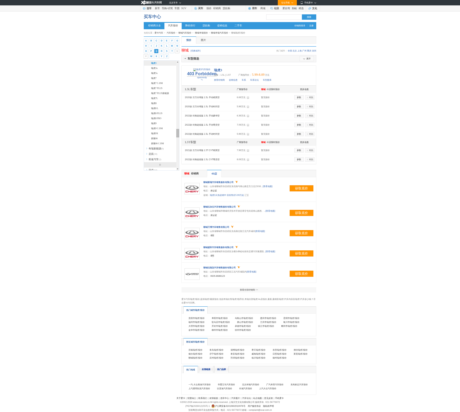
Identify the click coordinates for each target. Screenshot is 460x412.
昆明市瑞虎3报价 (291, 318)
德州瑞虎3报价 (280, 358)
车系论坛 (254, 80)
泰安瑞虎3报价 (238, 354)
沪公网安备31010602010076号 (230, 406)
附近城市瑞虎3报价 (195, 342)
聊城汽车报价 (184, 33)
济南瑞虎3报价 (195, 350)
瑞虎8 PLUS (156, 113)
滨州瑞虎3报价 (217, 358)
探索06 (154, 138)
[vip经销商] (236, 182)
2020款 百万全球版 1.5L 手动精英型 (202, 97)
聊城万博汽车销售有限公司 (216, 227)
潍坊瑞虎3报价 (301, 350)
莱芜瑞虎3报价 (301, 354)
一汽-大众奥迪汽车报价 (199, 384)
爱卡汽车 (159, 33)
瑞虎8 (154, 103)
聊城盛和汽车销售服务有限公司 (218, 247)
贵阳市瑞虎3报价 (196, 318)
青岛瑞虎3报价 (217, 350)
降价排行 (190, 25)
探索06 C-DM (157, 143)
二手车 (238, 25)
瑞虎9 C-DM (157, 128)
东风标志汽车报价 (299, 384)
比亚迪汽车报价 (224, 388)
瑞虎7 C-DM (157, 83)
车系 (244, 80)
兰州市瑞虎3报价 (268, 322)
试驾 (170, 8)
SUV (183, 8)
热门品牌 (221, 369)
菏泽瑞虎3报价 (238, 358)
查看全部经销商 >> (249, 290)
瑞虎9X (154, 133)
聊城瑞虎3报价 (195, 358)
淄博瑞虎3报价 (238, 350)
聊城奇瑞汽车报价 (219, 33)
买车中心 (152, 16)
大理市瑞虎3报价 (196, 326)
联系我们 (202, 398)
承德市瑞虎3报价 (243, 326)
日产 (153, 170)
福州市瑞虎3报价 (196, 322)
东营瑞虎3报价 (280, 350)
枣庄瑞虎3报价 (259, 350)
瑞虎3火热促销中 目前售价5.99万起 (227, 195)
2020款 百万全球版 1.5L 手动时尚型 (202, 106)
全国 (290, 51)
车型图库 (267, 80)
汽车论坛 (246, 398)
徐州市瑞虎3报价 (243, 330)
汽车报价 (173, 25)
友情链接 (206, 369)
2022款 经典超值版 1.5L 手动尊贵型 (202, 125)
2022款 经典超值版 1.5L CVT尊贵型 (202, 159)
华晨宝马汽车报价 (226, 384)
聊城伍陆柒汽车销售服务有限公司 (219, 267)
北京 (295, 51)
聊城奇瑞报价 (201, 33)
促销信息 (222, 25)
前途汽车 (155, 159)
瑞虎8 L (154, 108)
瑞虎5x (154, 73)
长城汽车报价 (245, 388)
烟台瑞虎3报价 (195, 354)
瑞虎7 (154, 78)
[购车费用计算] (248, 97)
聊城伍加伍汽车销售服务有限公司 (219, 207)
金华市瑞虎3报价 (196, 330)
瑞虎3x (154, 68)
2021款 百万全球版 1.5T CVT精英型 (202, 150)
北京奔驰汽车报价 (250, 384)
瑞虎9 (154, 123)
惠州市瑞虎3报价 (268, 318)
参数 (299, 97)
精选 (301, 8)
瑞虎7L (154, 98)
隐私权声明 (268, 406)
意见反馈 (268, 398)
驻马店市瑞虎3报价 (221, 322)
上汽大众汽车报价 (267, 388)
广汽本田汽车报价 (275, 384)
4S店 (214, 173)
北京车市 (173, 2)
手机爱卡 (279, 398)
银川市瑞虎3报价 (291, 322)
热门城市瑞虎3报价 (195, 310)
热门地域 (190, 369)
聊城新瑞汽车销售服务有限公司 (218, 182)
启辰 (153, 154)
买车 (200, 8)
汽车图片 (235, 398)
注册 (311, 25)
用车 (254, 8)
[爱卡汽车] (151, 2)
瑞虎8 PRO (156, 118)
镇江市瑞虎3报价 (266, 326)
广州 (304, 51)
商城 (262, 8)
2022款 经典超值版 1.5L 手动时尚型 (202, 134)
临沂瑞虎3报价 (259, 358)
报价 (208, 8)
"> (202, 76)
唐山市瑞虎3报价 (245, 322)
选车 (149, 8)
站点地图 (257, 398)
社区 (276, 8)
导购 (164, 8)
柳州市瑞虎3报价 (220, 330)
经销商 (217, 8)
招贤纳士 (191, 398)
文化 (314, 8)
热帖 (294, 8)
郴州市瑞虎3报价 (289, 326)
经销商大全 (154, 25)
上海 (299, 51)
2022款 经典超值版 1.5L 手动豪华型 (202, 115)
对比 (311, 97)
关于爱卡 (180, 398)
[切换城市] (195, 51)
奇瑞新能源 (156, 148)
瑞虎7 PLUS (156, 88)
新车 (157, 8)
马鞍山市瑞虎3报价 (244, 318)
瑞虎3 (154, 63)
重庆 (309, 51)
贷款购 (226, 8)
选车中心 (224, 398)
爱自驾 (286, 8)
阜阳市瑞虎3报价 (220, 318)
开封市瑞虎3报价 (220, 326)
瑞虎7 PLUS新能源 (160, 93)
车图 (177, 8)
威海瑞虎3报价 (259, 354)
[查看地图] (267, 186)
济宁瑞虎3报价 (217, 354)
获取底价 (301, 188)
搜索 (309, 17)
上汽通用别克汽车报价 (199, 388)
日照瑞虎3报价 (280, 354)
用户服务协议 (254, 406)
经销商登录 (300, 25)
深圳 (314, 51)
